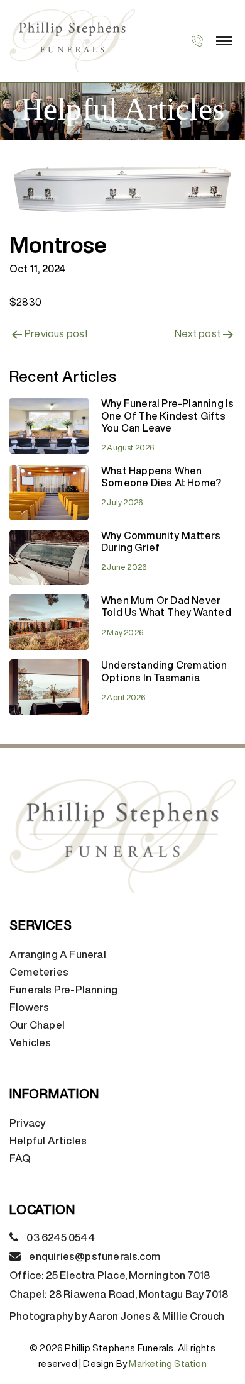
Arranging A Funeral (57, 954)
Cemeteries (38, 972)
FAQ (20, 1158)
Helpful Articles (48, 1141)
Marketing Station (167, 1363)
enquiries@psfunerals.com (94, 1256)
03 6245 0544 (60, 1237)
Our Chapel (37, 1025)
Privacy (27, 1123)
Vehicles (30, 1042)
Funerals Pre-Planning (63, 990)
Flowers (29, 1007)
